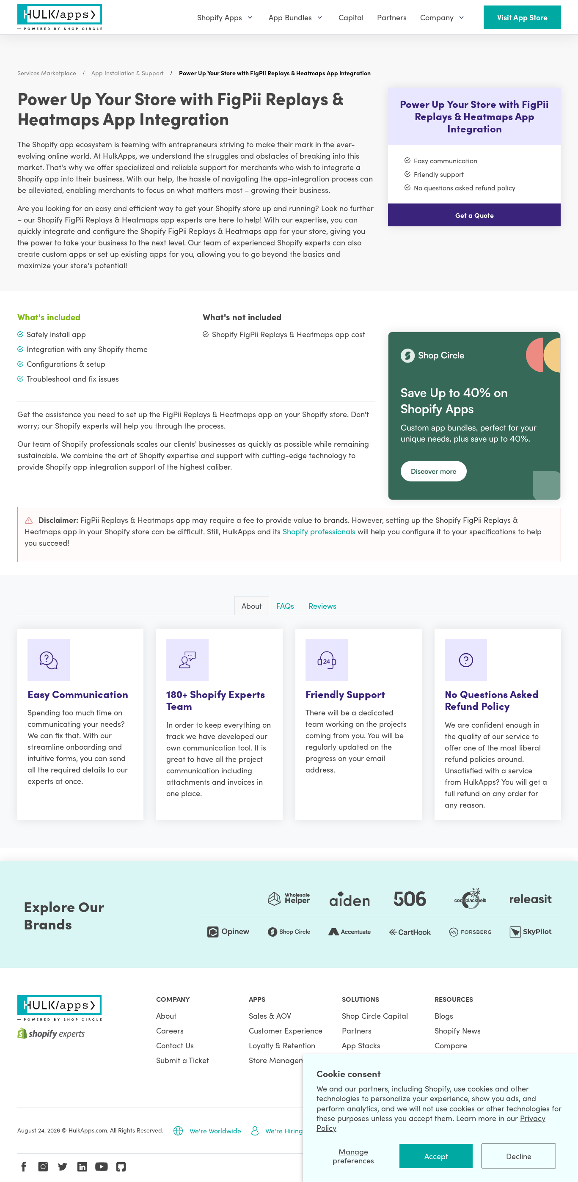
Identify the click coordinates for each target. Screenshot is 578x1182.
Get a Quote (474, 215)
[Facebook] (23, 1166)
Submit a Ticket (182, 1060)
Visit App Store (522, 17)
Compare (451, 1045)
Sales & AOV (270, 1015)
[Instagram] (43, 1166)
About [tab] (252, 605)
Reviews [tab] (322, 605)
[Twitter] (62, 1166)
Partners (357, 1030)
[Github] (121, 1166)
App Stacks (361, 1045)
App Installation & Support (127, 73)
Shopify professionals (318, 531)
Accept (436, 1156)
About (166, 1015)
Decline (518, 1156)
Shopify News (458, 1030)
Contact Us (175, 1045)
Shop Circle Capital (375, 1015)
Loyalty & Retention (282, 1045)
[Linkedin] (82, 1166)
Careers (170, 1030)
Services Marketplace (46, 73)
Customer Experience (285, 1030)
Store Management (283, 1060)
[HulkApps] (59, 17)
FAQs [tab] (285, 605)
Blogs (444, 1015)
